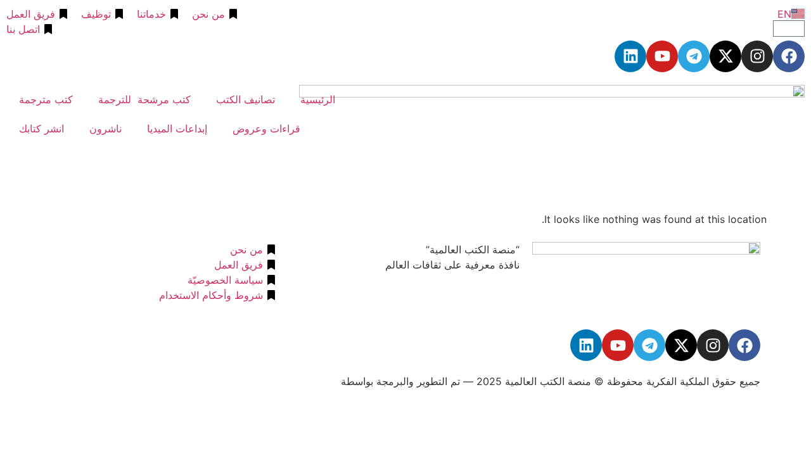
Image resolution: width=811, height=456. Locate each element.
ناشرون (105, 128)
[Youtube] (662, 56)
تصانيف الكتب (245, 99)
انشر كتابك (41, 128)
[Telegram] (694, 56)
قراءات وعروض (266, 128)
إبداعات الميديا (177, 128)
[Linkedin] (630, 56)
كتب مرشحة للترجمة (144, 99)
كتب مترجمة (46, 99)
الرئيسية (317, 99)
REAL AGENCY (302, 381)
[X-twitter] (725, 56)
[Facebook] (789, 56)
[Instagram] (757, 56)
